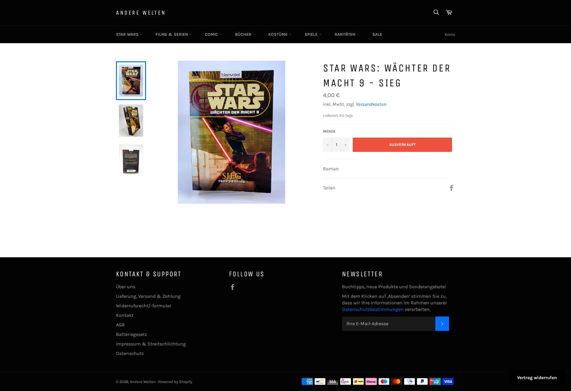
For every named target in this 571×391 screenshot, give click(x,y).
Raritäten (346, 34)
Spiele (312, 34)
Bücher (243, 34)
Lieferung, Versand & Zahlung (148, 296)
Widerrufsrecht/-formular (143, 306)
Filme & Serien (172, 34)
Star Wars (128, 34)
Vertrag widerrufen (537, 377)
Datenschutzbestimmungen (373, 309)
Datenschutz (130, 353)
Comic (212, 34)
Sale (377, 34)
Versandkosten (371, 104)
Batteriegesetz (131, 334)
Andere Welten (141, 12)
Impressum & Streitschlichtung (151, 344)
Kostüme (278, 34)
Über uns (125, 286)
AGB (120, 325)
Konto (450, 34)
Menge (329, 131)
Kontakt (125, 315)
